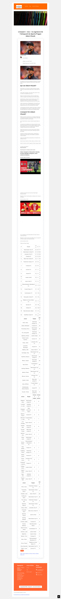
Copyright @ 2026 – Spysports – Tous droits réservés (30, 586)
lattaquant (27, 553)
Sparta (21, 554)
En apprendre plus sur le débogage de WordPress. (22, 594)
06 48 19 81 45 (39, 572)
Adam (21, 553)
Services (28, 567)
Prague (34, 553)
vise (23, 554)
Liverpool (30, 553)
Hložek (24, 553)
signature (37, 553)
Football (22, 550)
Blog (27, 569)
